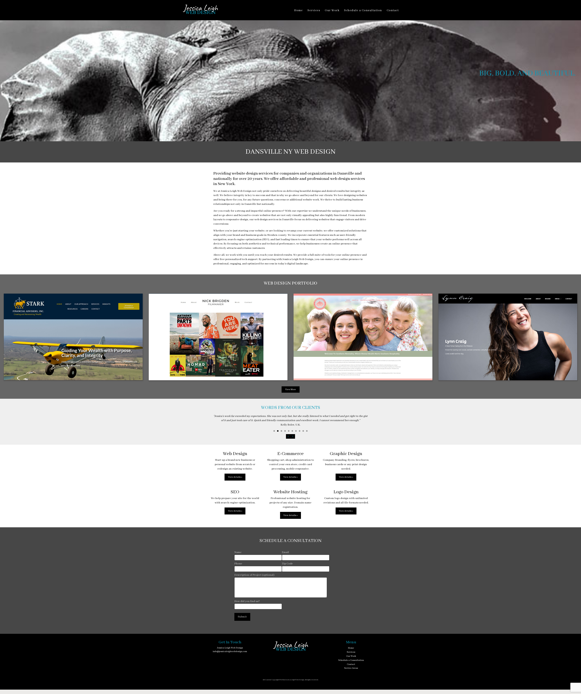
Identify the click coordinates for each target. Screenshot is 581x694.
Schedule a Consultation (363, 10)
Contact (393, 10)
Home (298, 10)
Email (285, 552)
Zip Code (287, 563)
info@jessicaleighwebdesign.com (230, 651)
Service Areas (351, 668)
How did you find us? (247, 601)
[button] (274, 430)
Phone (238, 563)
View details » (235, 477)
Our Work (332, 10)
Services (313, 10)
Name (237, 552)
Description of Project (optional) (254, 575)
